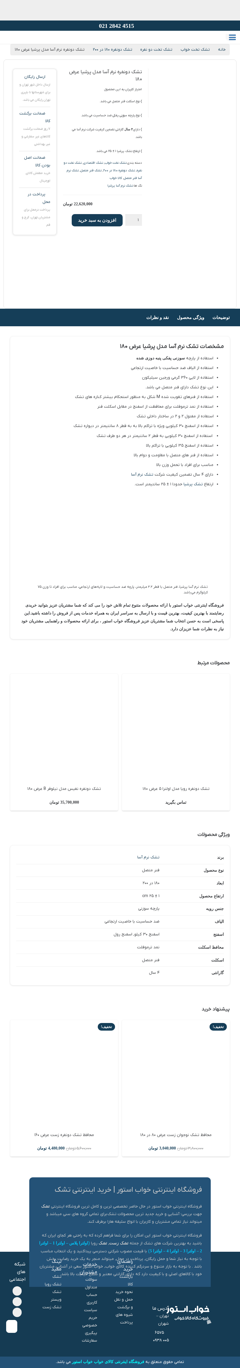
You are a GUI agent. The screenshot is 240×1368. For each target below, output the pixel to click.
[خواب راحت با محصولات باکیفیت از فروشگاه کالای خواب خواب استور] (126, 46)
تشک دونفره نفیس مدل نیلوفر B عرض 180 (64, 789)
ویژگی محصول (190, 317)
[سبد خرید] (10, 43)
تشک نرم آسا (142, 474)
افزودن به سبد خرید (97, 220)
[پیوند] (18, 43)
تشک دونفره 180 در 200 (119, 170)
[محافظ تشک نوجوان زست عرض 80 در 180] (176, 1074)
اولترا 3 (189, 1251)
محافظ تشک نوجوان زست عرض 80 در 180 (176, 1135)
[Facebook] (17, 1291)
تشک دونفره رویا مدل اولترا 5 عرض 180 (176, 789)
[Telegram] (17, 1301)
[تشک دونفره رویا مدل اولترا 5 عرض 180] (176, 728)
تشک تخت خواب (195, 49)
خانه (222, 49)
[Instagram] (17, 1312)
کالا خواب (116, 178)
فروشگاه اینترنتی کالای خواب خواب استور (108, 1362)
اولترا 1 (59, 1243)
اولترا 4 (173, 1251)
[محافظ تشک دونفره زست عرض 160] (64, 1074)
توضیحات (221, 317)
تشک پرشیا (193, 484)
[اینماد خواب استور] (11, 1326)
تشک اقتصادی (93, 163)
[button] (232, 37)
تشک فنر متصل (91, 170)
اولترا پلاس (78, 1243)
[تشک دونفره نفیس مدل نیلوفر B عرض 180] (64, 728)
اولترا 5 (156, 1251)
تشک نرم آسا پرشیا (120, 186)
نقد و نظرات (157, 317)
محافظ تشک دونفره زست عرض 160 (64, 1135)
